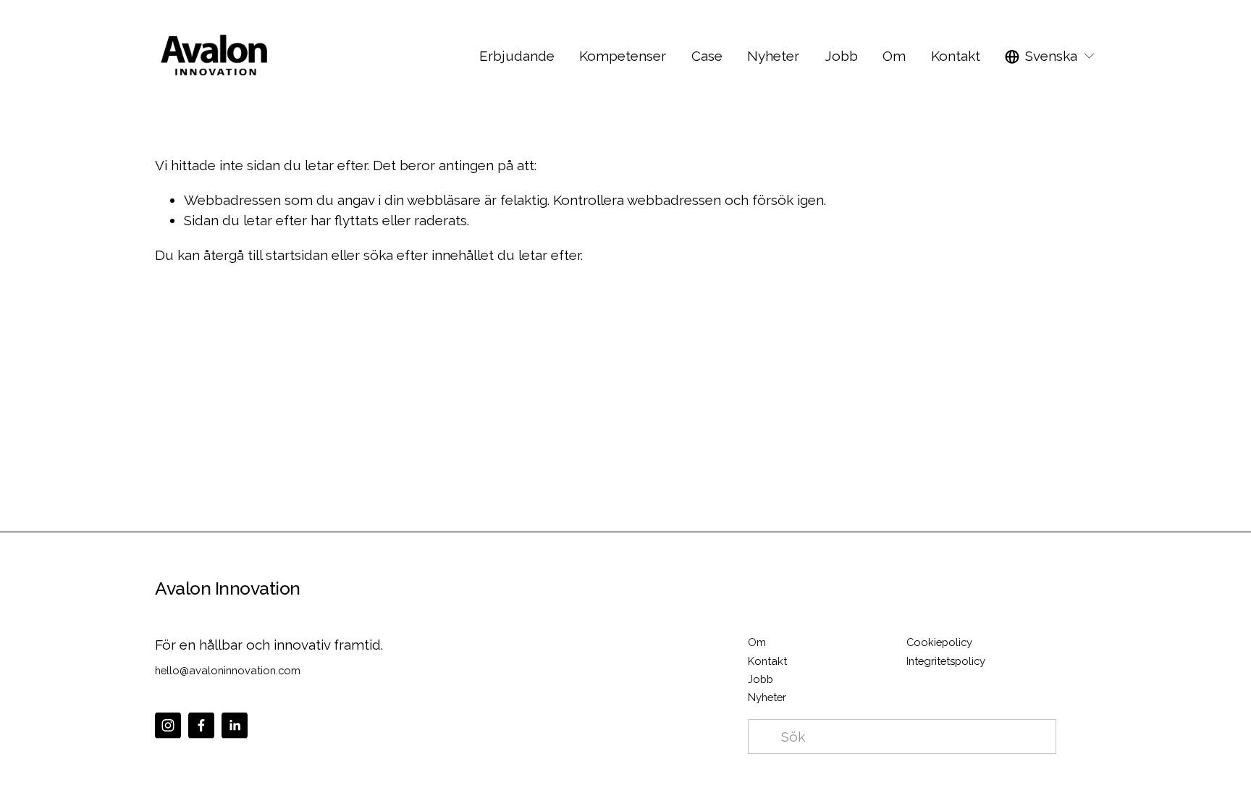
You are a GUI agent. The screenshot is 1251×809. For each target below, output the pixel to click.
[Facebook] (201, 725)
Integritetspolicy (945, 661)
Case (707, 56)
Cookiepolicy (939, 642)
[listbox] (1050, 55)
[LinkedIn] (235, 725)
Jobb (760, 679)
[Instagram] (168, 725)
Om (894, 56)
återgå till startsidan (265, 255)
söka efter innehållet (428, 255)
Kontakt (955, 56)
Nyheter (773, 56)
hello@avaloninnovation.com (227, 670)
